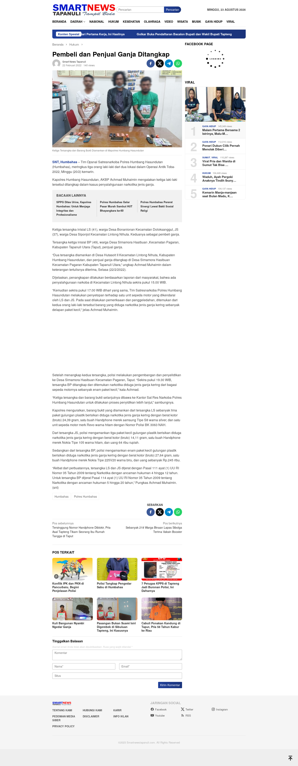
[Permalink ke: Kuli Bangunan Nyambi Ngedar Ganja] (72, 609)
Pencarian (172, 9)
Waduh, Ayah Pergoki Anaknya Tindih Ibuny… (219, 178)
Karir (117, 710)
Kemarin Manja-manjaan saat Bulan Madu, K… (219, 194)
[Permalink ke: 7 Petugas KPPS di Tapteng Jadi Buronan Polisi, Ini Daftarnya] (161, 569)
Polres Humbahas (85, 496)
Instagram (222, 709)
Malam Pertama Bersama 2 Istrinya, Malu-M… (221, 131)
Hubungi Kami (92, 710)
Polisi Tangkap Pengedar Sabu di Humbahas (114, 585)
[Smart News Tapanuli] (84, 9)
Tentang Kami (62, 710)
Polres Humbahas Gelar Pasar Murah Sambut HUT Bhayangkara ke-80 (116, 206)
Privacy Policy (63, 726)
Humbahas (62, 496)
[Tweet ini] (160, 63)
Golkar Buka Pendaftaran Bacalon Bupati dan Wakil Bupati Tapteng (163, 34)
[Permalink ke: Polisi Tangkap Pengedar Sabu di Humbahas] (117, 569)
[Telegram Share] (169, 63)
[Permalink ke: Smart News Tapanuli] (56, 63)
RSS (188, 715)
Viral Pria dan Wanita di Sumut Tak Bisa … (218, 163)
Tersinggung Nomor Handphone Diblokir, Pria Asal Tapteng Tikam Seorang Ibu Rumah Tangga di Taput (81, 529)
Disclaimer (91, 716)
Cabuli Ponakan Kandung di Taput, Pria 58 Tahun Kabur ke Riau (160, 626)
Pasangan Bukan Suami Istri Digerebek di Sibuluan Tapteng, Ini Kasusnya (116, 626)
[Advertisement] (117, 343)
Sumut (206, 157)
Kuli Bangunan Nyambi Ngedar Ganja (68, 625)
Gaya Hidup (209, 126)
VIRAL (214, 157)
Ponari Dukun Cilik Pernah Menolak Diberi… (221, 147)
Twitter (189, 709)
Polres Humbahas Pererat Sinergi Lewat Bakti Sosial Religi (157, 206)
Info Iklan (120, 716)
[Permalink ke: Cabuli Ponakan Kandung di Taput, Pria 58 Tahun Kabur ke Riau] (161, 609)
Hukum (206, 173)
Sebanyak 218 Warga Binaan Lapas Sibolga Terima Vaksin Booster (154, 527)
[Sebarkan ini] (151, 63)
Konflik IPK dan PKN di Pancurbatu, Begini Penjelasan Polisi (68, 587)
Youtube (160, 715)
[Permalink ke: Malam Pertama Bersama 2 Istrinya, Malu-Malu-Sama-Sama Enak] (215, 104)
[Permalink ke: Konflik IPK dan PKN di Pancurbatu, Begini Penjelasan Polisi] (72, 569)
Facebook (161, 709)
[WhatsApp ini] (178, 63)
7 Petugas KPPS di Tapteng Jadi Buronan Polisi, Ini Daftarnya (160, 587)
